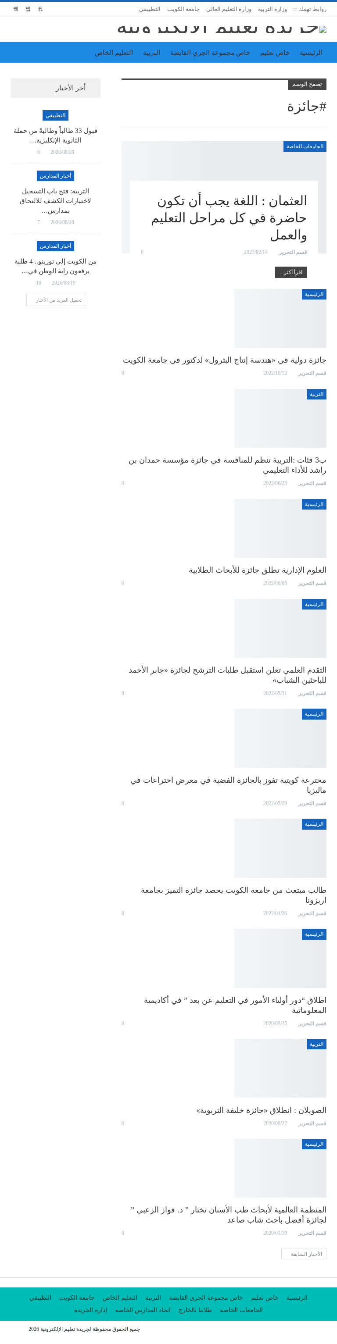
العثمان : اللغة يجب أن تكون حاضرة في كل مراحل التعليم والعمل (229, 217)
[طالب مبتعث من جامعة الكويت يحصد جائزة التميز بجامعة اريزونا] (280, 848)
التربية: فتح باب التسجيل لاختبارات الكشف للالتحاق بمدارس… (55, 201)
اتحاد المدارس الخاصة (143, 1310)
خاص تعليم (275, 52)
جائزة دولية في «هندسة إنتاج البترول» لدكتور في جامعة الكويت (224, 360)
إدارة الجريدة (90, 1310)
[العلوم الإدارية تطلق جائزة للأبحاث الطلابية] (280, 528)
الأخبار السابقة (306, 1254)
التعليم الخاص (114, 52)
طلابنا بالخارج (195, 1310)
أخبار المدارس (55, 176)
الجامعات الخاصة (305, 146)
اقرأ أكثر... (291, 272)
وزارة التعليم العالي (228, 9)
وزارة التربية (272, 9)
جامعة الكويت (183, 9)
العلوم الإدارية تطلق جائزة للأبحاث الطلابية (257, 570)
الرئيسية (311, 52)
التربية (151, 52)
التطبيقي (150, 9)
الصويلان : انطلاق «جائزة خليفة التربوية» (261, 1110)
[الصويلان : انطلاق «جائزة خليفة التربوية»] (280, 1068)
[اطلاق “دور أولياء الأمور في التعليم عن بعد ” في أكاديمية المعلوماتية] (280, 958)
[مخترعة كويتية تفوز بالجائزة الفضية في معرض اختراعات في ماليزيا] (280, 738)
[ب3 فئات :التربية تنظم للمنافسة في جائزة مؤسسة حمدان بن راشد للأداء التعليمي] (280, 418)
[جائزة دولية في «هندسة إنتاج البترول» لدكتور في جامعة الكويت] (280, 318)
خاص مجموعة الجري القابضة (210, 52)
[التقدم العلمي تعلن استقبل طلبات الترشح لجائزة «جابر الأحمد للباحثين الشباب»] (280, 628)
